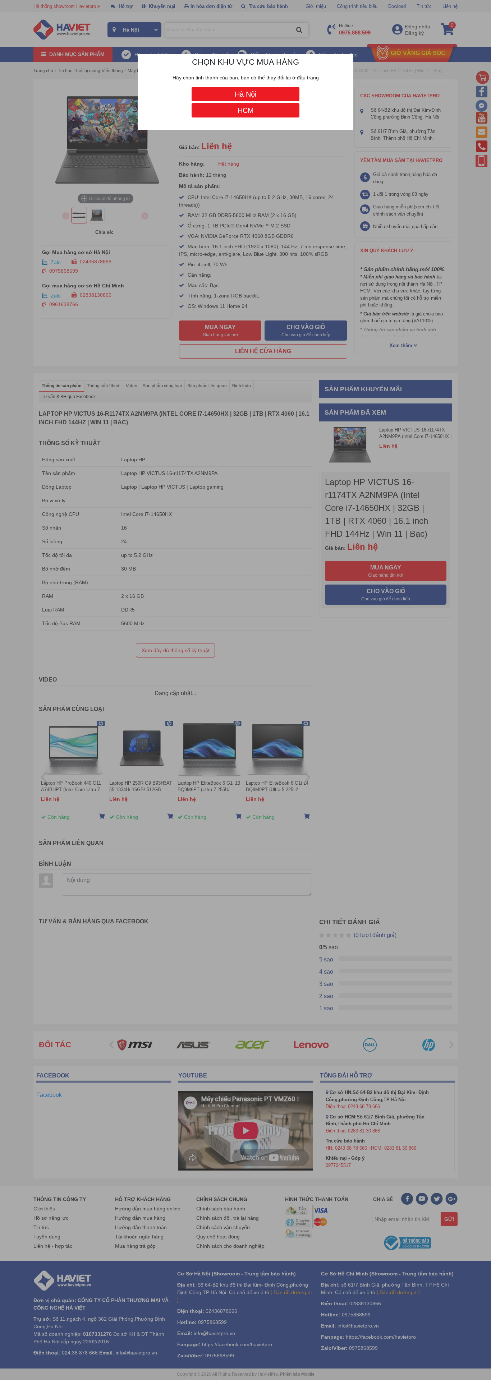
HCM (246, 110)
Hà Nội (245, 94)
